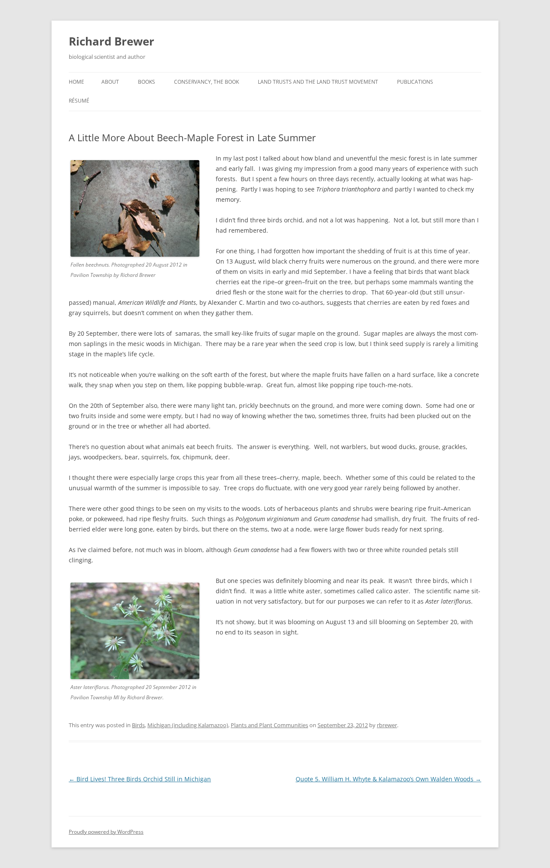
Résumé (79, 100)
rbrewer (387, 725)
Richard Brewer (111, 41)
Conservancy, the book (206, 81)
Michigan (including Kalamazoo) (187, 725)
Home (76, 81)
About (110, 81)
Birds (138, 725)
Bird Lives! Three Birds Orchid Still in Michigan (140, 779)
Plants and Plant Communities (269, 725)
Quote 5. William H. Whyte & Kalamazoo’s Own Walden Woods (388, 779)
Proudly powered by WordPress (106, 831)
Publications (415, 81)
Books (146, 81)
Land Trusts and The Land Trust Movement (318, 81)
